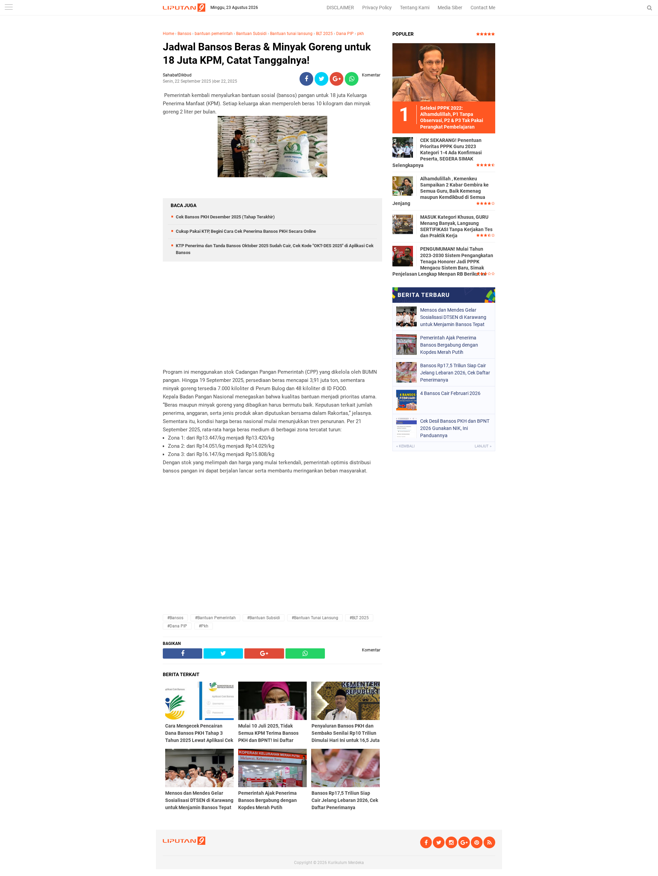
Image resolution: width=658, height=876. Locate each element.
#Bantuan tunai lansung (315, 617)
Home (168, 33)
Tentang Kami (414, 7)
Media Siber (450, 7)
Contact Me (483, 7)
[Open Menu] (8, 7)
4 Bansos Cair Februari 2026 (450, 393)
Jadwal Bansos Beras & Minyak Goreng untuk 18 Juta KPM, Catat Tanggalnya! (267, 53)
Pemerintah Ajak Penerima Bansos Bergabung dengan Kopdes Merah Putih (449, 345)
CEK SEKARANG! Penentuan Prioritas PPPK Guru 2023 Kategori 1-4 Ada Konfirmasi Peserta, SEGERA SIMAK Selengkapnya (437, 152)
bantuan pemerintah (214, 33)
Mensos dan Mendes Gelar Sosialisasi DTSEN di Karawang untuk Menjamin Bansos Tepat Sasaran (453, 317)
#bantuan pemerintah (215, 617)
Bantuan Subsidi (251, 33)
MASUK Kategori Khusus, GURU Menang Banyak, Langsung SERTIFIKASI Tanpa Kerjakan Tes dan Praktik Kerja (456, 226)
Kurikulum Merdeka (346, 862)
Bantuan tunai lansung (291, 33)
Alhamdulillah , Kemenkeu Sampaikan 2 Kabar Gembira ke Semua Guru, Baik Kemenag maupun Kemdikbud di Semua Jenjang (440, 191)
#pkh (203, 626)
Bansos (184, 33)
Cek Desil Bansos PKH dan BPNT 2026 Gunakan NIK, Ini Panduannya (454, 428)
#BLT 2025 (359, 617)
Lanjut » (483, 446)
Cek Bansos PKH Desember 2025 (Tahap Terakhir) (225, 216)
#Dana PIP (177, 626)
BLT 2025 (324, 33)
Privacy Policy (377, 7)
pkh (360, 33)
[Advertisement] (272, 320)
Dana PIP (345, 33)
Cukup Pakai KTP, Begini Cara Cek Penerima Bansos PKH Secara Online (246, 231)
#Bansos (175, 617)
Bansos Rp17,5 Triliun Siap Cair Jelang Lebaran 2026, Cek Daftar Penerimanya (455, 373)
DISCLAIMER (340, 7)
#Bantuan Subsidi (263, 617)
